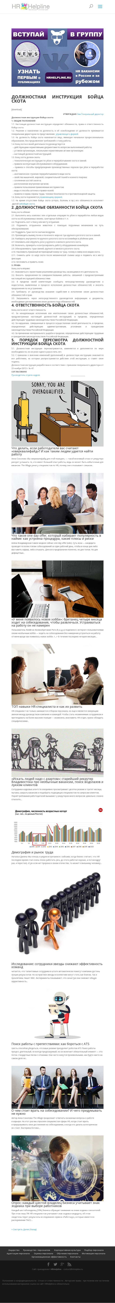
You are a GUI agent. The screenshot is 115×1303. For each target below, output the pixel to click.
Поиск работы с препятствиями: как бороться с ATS (50, 1044)
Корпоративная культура (67, 1250)
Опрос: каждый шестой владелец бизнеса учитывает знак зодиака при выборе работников (56, 1204)
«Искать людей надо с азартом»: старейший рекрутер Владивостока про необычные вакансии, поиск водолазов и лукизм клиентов (57, 782)
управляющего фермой (67, 134)
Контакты (75, 1256)
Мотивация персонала (93, 1253)
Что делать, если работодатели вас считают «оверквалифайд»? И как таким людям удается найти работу (52, 451)
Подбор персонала (94, 1250)
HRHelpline (56, 1269)
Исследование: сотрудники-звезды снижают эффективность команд (57, 965)
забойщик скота (27, 203)
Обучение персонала (67, 1253)
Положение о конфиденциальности (19, 1280)
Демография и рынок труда (32, 852)
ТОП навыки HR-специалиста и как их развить (47, 706)
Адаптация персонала (18, 1253)
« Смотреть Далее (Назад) (24, 1229)
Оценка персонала (43, 1253)
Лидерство (13, 1250)
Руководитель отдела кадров (26, 375)
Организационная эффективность (49, 1256)
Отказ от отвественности (50, 1280)
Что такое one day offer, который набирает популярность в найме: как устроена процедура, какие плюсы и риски (56, 537)
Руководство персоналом (36, 1250)
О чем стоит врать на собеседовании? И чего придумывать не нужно (57, 1112)
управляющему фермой (50, 197)
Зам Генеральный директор (90, 114)
